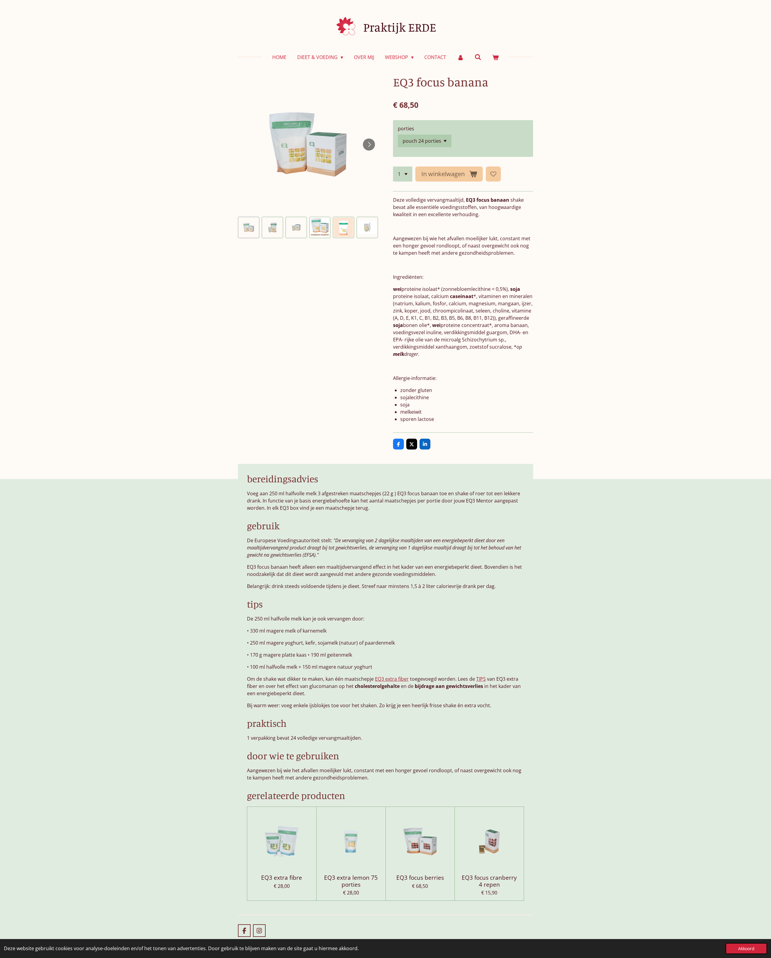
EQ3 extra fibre (281, 877)
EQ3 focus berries (420, 877)
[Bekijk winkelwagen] (495, 57)
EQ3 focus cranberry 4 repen (489, 881)
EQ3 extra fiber (392, 679)
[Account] (460, 57)
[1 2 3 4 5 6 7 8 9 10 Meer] (402, 174)
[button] (248, 227)
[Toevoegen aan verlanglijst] (493, 174)
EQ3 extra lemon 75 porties (351, 881)
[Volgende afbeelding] (369, 144)
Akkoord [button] (746, 948)
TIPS (481, 679)
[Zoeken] (478, 57)
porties (406, 128)
